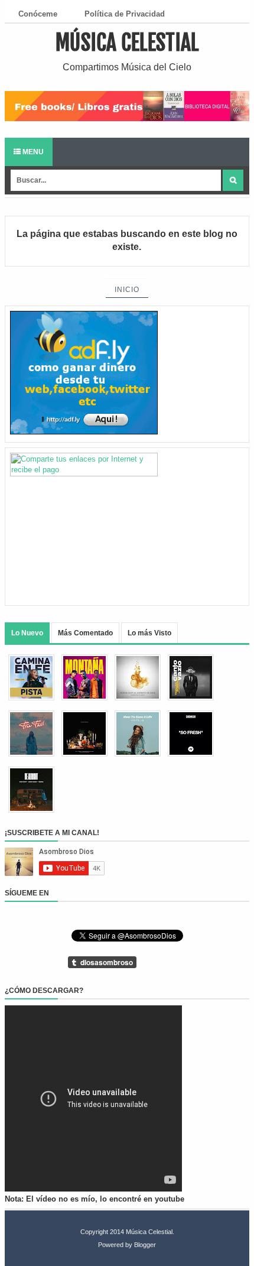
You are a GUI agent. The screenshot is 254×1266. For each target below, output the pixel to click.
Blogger (145, 1244)
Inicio (127, 289)
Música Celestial (127, 43)
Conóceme (37, 13)
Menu (32, 152)
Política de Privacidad (124, 13)
